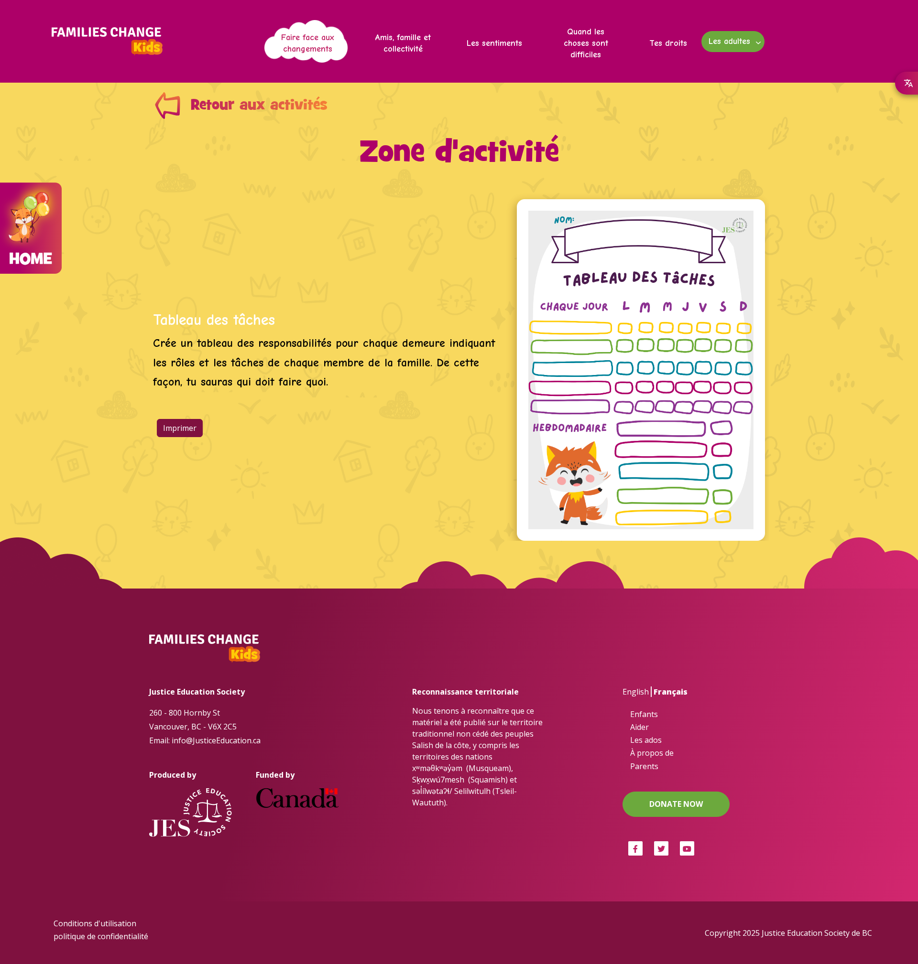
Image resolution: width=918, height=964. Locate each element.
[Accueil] (111, 41)
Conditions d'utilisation (95, 923)
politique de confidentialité (101, 936)
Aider (639, 727)
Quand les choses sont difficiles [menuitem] (586, 43)
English (636, 691)
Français (671, 691)
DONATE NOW (676, 804)
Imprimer (180, 428)
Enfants (644, 714)
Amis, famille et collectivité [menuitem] (403, 43)
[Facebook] (635, 848)
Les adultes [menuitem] (725, 44)
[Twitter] (661, 848)
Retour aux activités (259, 105)
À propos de (652, 753)
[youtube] (687, 848)
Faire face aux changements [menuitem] (307, 43)
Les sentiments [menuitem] (494, 43)
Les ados (646, 740)
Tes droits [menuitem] (668, 43)
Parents (644, 766)
